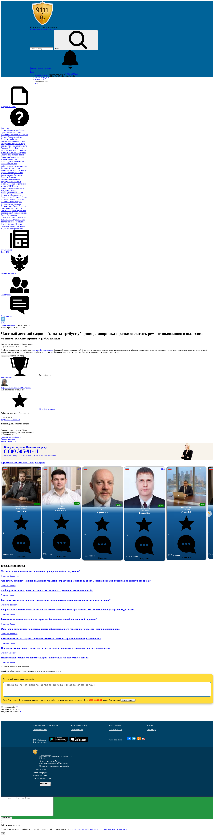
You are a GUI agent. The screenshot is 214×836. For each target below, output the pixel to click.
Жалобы (23, 150)
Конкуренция (14, 168)
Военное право (18, 141)
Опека (24, 197)
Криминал (18, 175)
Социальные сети (19, 213)
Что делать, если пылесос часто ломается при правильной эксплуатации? (40, 571)
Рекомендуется (7, 377)
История (5, 168)
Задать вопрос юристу (10, 419)
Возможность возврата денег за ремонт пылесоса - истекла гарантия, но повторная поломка (51, 638)
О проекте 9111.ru (115, 730)
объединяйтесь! (51, 27)
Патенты (5, 199)
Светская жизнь (8, 208)
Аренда (4, 137)
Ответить (5, 356)
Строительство (7, 217)
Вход (32, 72)
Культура (5, 177)
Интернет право (20, 166)
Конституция (7, 170)
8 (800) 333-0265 (71, 74)
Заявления (5, 157)
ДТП (17, 150)
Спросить (21, 557)
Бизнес (15, 139)
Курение (12, 177)
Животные (6, 152)
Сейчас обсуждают (42, 78)
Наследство (6, 188)
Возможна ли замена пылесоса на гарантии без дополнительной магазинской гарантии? (49, 619)
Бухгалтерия (6, 141)
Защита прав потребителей (12, 155)
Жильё (14, 152)
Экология (5, 226)
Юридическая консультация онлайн (43, 29)
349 (18, 709)
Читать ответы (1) (17, 356)
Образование (7, 197)
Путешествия (7, 206)
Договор (5, 148)
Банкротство (6, 139)
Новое (39, 80)
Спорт (4, 215)
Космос (19, 173)
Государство (6, 146)
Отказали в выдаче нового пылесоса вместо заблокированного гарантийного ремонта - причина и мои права (60, 629)
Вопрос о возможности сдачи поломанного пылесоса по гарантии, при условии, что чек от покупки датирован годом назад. (68, 609)
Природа (17, 204)
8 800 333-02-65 (95, 700)
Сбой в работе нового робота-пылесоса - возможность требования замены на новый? (47, 590)
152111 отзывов (46, 409)
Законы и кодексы (115, 725)
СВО (17, 208)
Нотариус (5, 195)
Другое (11, 150)
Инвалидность (7, 161)
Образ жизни (15, 195)
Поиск (31, 463)
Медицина (5, 182)
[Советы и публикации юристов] (42, 25)
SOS (36, 84)
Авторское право (13, 132)
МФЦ (9, 186)
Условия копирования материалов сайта (54, 766)
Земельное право (17, 157)
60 (17, 707)
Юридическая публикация (12, 228)
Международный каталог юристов (45, 725)
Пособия (5, 202)
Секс (22, 208)
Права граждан (15, 202)
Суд (16, 217)
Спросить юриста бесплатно (41, 68)
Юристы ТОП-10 (41, 76)
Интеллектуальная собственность (9, 165)
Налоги (15, 186)
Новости (19, 193)
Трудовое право (18, 219)
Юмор (22, 226)
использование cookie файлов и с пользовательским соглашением (99, 829)
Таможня (22, 217)
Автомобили (6, 130)
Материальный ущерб (10, 179)
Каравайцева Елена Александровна (16, 387)
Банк (20, 137)
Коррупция (11, 173)
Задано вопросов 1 (9, 325)
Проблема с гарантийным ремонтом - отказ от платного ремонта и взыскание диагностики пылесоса (55, 648)
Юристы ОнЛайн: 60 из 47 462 (15, 463)
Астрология (13, 137)
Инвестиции (19, 161)
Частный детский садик (11, 437)
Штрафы (18, 224)
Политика (20, 199)
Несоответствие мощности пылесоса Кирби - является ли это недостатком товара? (45, 657)
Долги (11, 148)
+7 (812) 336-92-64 (40, 776)
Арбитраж (23, 135)
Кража (4, 175)
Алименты (6, 135)
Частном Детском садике (42, 350)
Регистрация (40, 463)
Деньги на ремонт (8, 439)
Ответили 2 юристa (9, 605)
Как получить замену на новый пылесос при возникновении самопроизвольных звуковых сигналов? (56, 600)
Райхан (4, 323)
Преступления (7, 204)
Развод (16, 206)
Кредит (10, 175)
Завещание (21, 152)
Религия (22, 206)
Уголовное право (8, 222)
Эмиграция (15, 226)
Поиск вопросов (77, 730)
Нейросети (6, 190)
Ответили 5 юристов (10, 576)
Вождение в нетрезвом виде (13, 144)
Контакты (150, 725)
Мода (13, 184)
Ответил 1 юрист (8, 586)
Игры (3, 159)
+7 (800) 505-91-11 (40, 769)
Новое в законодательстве (9, 191)
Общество (17, 197)
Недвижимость (17, 188)
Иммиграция (11, 159)
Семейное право (8, 211)
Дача (25, 146)
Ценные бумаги (8, 224)
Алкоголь (15, 135)
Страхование (12, 215)
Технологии (6, 219)
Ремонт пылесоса (8, 441)
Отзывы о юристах (40, 730)
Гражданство (17, 146)
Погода (12, 199)
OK (3, 834)
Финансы (20, 222)
